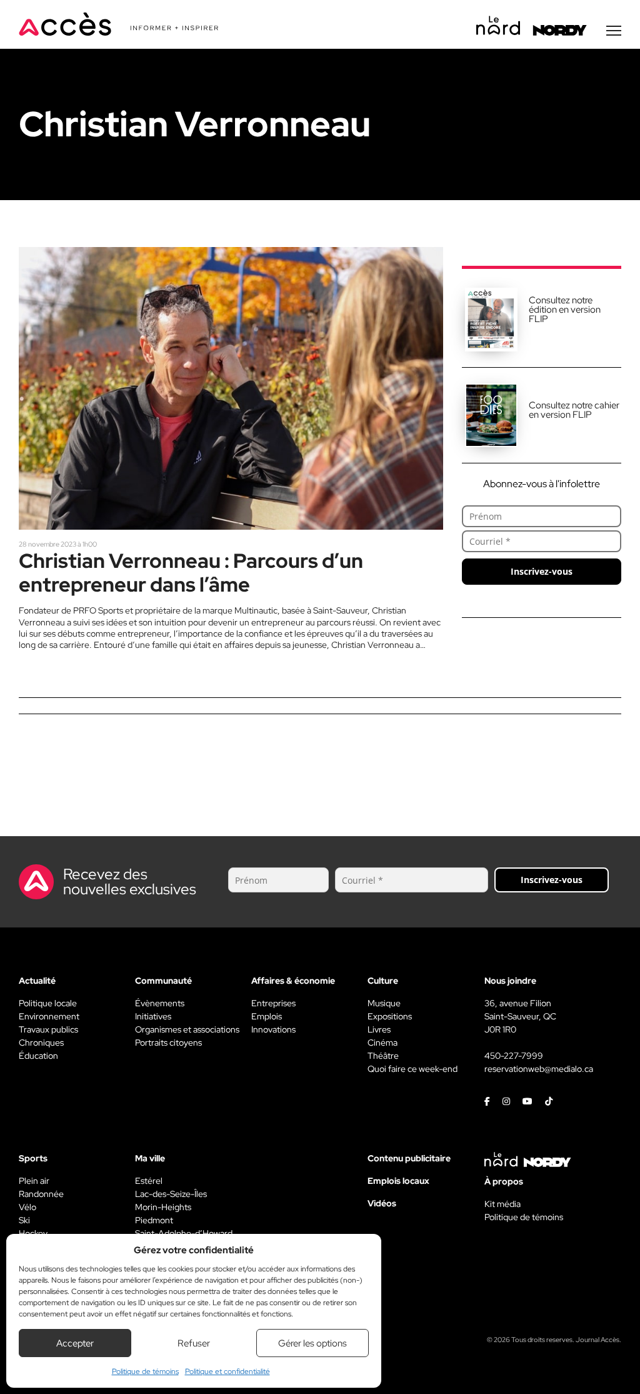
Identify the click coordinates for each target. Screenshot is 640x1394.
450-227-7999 (513, 1055)
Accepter (75, 1343)
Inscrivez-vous (541, 571)
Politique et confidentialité (227, 1371)
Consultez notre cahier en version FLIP (574, 410)
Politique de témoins (145, 1371)
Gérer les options (312, 1343)
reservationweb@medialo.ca (538, 1068)
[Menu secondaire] (613, 31)
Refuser (194, 1343)
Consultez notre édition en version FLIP (565, 309)
